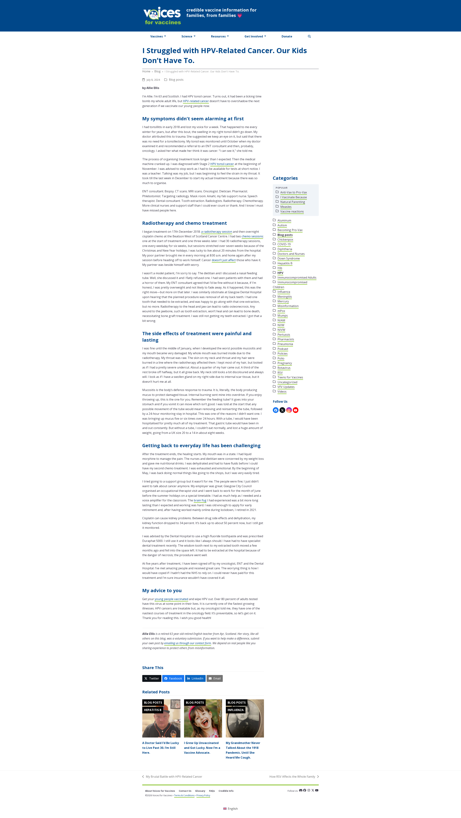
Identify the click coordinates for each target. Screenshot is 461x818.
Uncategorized (287, 382)
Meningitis (285, 297)
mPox (281, 311)
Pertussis (284, 335)
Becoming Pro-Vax (290, 230)
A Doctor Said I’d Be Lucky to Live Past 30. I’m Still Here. (160, 748)
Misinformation (288, 306)
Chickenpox (285, 240)
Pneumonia (285, 344)
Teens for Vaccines (290, 377)
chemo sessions (252, 236)
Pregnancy (285, 363)
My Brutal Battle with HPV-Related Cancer (172, 777)
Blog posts (176, 80)
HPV (280, 273)
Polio (281, 358)
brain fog (200, 500)
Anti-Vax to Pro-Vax (293, 192)
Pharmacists (286, 339)
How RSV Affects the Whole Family (292, 777)
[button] (309, 36)
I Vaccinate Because (293, 197)
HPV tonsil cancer (222, 164)
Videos (282, 392)
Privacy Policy (203, 795)
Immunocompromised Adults (297, 278)
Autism (282, 225)
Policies (283, 354)
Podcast (283, 349)
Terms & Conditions (184, 795)
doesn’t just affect (224, 260)
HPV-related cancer (196, 101)
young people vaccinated (171, 599)
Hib (280, 268)
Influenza (236, 710)
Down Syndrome (289, 258)
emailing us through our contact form (187, 643)
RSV (280, 373)
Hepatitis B (152, 710)
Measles (286, 207)
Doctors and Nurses (291, 254)
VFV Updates (286, 387)
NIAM (281, 320)
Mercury (283, 301)
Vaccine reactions (292, 211)
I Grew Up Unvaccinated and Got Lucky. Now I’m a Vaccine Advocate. (202, 748)
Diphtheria (285, 249)
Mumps (283, 316)
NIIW (281, 325)
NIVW (281, 330)
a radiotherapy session (216, 232)
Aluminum (284, 220)
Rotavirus (284, 368)
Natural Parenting (292, 202)
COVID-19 (284, 244)
